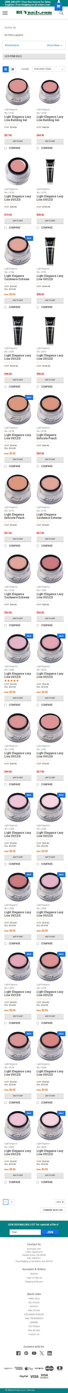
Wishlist (34, 1274)
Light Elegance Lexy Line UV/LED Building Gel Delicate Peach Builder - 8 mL (17, 436)
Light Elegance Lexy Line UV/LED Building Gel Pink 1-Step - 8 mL (17, 993)
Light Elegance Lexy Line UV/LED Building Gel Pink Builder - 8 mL (50, 675)
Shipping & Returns (34, 1281)
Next (59, 1202)
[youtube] (34, 1353)
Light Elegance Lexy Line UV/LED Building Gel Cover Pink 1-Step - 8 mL (17, 914)
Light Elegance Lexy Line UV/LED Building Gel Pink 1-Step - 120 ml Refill (50, 357)
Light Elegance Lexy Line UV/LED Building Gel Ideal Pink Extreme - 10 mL (17, 198)
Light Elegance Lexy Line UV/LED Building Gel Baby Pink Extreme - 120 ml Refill (17, 357)
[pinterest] (26, 1353)
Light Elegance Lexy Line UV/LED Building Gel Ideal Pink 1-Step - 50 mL (50, 754)
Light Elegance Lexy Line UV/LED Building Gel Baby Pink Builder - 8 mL (17, 1152)
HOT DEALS (34, 1326)
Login (29, 1278)
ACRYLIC (34, 1306)
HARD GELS (34, 1298)
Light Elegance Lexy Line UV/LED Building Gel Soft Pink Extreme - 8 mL (50, 834)
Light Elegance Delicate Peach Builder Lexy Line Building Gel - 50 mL (17, 516)
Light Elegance (10, 109)
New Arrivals (34, 1330)
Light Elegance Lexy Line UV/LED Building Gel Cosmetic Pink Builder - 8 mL (50, 1073)
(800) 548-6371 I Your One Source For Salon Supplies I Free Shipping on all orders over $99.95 (28, 5)
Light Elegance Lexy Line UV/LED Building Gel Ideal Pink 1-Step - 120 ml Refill (50, 277)
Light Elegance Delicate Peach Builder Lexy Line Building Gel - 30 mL (50, 436)
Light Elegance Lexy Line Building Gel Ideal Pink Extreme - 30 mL (50, 118)
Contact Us (34, 1334)
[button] (34, 45)
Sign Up (38, 1278)
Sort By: (25, 69)
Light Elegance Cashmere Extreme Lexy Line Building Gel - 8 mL (16, 277)
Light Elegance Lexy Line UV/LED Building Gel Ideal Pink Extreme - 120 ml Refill (50, 198)
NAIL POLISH (34, 1310)
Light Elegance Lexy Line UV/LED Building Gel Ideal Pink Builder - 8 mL (17, 1073)
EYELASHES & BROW (34, 1314)
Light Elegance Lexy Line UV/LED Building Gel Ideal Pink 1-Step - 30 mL (17, 754)
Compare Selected (53, 1210)
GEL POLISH (34, 1302)
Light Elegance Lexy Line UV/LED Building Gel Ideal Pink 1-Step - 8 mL (50, 993)
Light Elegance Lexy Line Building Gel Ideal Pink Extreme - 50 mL (17, 118)
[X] (42, 1353)
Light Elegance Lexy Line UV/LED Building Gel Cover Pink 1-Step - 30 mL (50, 595)
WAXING (34, 1322)
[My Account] (58, 1)
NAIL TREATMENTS (34, 1318)
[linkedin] (49, 1353)
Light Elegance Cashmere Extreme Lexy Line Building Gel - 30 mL (16, 595)
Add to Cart (18, 141)
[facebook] (18, 1353)
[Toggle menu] (5, 13)
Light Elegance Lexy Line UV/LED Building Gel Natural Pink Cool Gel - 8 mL (17, 675)
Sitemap (31, 1390)
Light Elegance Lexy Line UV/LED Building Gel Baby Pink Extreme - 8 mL (17, 834)
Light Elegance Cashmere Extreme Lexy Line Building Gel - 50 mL (49, 516)
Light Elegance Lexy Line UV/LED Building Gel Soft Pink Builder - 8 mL (50, 1152)
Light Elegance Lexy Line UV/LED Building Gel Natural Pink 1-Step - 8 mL (50, 914)
